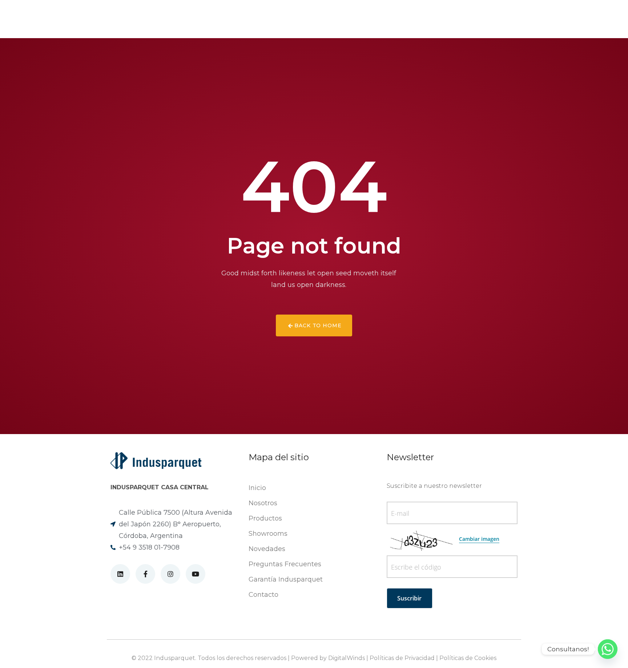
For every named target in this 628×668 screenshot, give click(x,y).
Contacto (378, 19)
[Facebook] (581, 19)
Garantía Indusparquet (286, 579)
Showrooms (306, 19)
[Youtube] (602, 19)
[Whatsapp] (607, 649)
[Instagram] (592, 19)
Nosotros (173, 19)
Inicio (257, 488)
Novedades (260, 19)
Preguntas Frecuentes (285, 564)
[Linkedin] (570, 19)
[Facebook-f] (145, 574)
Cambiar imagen (479, 538)
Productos (215, 19)
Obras (344, 19)
